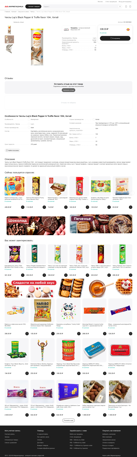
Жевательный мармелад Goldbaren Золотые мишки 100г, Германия (42, 325)
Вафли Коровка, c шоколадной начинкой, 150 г (57, 198)
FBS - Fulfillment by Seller (77, 442)
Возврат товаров (42, 445)
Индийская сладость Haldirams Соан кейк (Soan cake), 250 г (68, 406)
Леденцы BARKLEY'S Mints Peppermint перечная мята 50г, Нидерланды (92, 364)
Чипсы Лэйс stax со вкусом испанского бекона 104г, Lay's (79, 266)
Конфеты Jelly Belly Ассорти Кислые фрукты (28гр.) (100, 198)
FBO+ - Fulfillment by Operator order (81, 445)
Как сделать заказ (43, 437)
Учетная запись (10, 434)
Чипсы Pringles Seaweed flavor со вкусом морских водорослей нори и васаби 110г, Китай (36, 266)
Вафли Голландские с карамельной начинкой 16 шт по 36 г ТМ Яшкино (14, 198)
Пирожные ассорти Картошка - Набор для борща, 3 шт (119, 406)
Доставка (40, 442)
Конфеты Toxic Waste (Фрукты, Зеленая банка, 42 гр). (16, 364)
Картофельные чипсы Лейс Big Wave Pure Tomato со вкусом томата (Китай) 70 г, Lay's (14, 266)
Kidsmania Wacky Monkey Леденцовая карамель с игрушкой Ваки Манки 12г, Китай (42, 364)
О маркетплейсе (42, 434)
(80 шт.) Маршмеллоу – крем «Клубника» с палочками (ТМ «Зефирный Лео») (16, 406)
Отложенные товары (11, 440)
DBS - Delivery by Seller (77, 440)
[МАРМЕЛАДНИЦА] (14, 6)
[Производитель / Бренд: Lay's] (128, 29)
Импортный (34, 119)
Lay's (32, 124)
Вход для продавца (125, 1)
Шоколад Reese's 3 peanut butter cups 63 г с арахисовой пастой (92, 325)
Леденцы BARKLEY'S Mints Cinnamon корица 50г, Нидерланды (120, 364)
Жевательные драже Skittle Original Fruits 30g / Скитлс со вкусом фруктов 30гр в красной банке (79, 198)
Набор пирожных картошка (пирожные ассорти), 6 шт (94, 406)
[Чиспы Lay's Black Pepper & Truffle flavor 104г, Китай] (37, 47)
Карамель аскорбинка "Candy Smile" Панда (68, 325)
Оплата (39, 440)
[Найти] (120, 6)
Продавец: (74, 28)
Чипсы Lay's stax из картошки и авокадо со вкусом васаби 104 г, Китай (57, 266)
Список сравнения (11, 442)
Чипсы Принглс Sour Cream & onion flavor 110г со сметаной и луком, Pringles (122, 266)
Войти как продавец (76, 434)
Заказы (7, 437)
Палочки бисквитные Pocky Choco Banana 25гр (35, 198)
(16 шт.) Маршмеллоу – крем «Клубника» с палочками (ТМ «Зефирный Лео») (42, 406)
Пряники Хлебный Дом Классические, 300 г (122, 198)
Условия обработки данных (46, 448)
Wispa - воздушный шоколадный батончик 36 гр (120, 325)
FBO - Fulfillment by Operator (79, 448)
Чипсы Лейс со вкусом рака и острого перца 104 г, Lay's (100, 266)
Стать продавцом (111, 1)
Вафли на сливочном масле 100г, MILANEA (15, 325)
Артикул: (120, 22)
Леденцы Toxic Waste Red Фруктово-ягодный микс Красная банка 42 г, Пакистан (68, 364)
